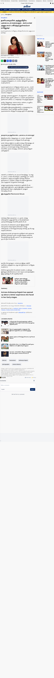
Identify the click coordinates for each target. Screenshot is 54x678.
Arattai (12, 310)
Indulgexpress (39, 0)
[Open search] (3, 3)
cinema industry (16, 364)
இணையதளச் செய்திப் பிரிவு (8, 64)
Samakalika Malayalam (23, 0)
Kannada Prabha (14, 0)
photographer (5, 364)
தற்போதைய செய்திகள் (14, 9)
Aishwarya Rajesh (23, 360)
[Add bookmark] (34, 17)
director (4, 360)
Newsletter (20, 303)
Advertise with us (12, 132)
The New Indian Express (5, 0)
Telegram (3, 310)
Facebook (15, 308)
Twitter (20, 308)
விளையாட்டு (38, 9)
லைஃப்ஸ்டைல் (47, 9)
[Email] (13, 61)
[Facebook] (8, 61)
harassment (12, 360)
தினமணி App (22, 312)
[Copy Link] (16, 61)
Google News (17, 310)
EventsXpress (50, 0)
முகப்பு (5, 9)
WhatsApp (28, 305)
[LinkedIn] (10, 61)
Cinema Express (31, 0)
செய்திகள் (4, 17)
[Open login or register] (53, 3)
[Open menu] (1, 3)
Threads (8, 310)
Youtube (29, 308)
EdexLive (44, 0)
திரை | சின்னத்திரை (27, 9)
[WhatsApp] (2, 61)
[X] (5, 61)
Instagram (24, 308)
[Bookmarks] (51, 3)
